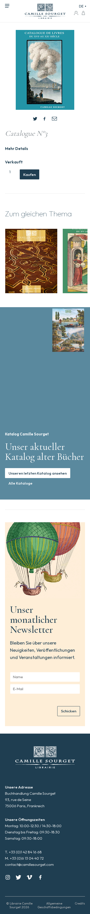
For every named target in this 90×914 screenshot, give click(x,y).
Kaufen (29, 174)
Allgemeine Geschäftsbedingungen (54, 905)
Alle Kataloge (20, 483)
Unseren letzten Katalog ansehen (37, 473)
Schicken (68, 711)
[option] (31, 261)
